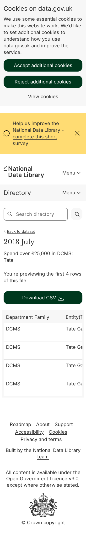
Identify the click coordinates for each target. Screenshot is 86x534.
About (43, 424)
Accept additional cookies (43, 65)
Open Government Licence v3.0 (42, 478)
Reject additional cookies (43, 82)
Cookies (58, 432)
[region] (43, 353)
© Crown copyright (43, 522)
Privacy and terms (41, 439)
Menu (68, 173)
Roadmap (20, 424)
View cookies (43, 96)
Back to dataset (21, 231)
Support (64, 424)
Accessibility (29, 432)
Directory (17, 192)
